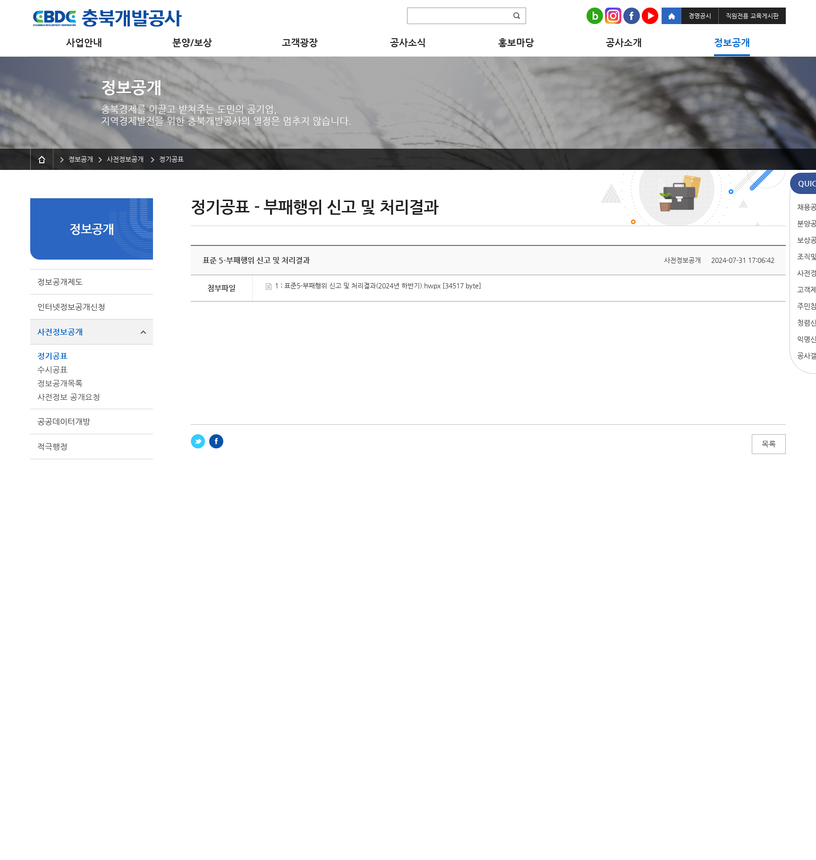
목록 (769, 443)
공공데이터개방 (63, 421)
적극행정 (52, 446)
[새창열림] (198, 441)
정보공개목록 (60, 383)
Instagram (613, 16)
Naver (595, 16)
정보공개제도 (60, 282)
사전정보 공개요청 (68, 397)
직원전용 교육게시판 (752, 15)
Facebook (631, 16)
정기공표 (52, 356)
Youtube (650, 16)
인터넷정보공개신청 (71, 307)
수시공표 (52, 369)
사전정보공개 (60, 332)
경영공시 (699, 15)
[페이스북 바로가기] (216, 441)
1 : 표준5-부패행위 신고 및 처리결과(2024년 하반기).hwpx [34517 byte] (377, 285)
